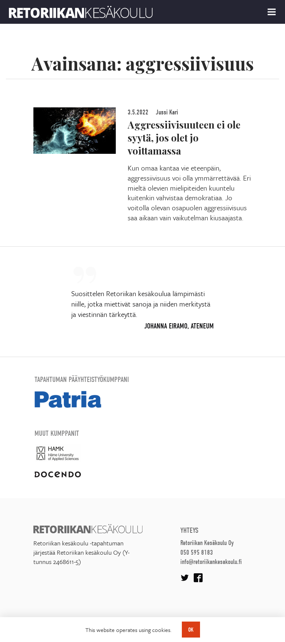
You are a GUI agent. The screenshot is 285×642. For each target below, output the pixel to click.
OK (191, 629)
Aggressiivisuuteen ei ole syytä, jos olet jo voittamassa (184, 137)
